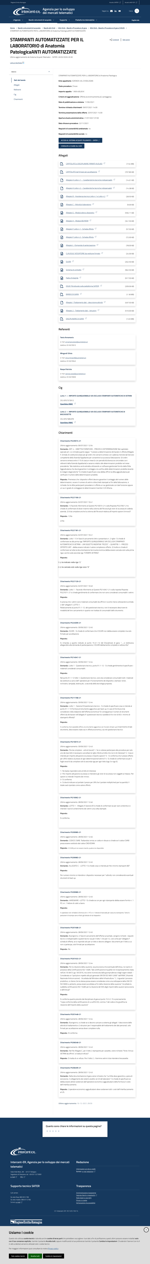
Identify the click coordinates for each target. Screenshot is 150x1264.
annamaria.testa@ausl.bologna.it (76, 342)
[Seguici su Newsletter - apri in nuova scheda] (111, 11)
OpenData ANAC (66, 404)
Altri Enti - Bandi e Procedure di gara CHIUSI (107, 28)
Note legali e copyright (84, 1198)
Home (12, 28)
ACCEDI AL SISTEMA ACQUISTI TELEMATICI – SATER (79, 140)
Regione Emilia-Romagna (18, 2)
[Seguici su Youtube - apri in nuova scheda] (119, 11)
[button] (136, 10)
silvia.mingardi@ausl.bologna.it (75, 358)
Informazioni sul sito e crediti (86, 1169)
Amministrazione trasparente (86, 1193)
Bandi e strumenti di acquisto (29, 28)
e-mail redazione (87, 1171)
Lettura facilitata (16, 63)
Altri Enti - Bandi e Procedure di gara (72, 28)
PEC (21, 1177)
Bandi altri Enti (49, 28)
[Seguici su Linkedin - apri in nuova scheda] (115, 11)
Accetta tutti (35, 1256)
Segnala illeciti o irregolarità (85, 1195)
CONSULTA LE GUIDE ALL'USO (71, 146)
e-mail (13, 1177)
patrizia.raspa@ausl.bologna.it (75, 373)
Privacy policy (53, 1248)
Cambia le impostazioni (53, 1256)
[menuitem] (134, 20)
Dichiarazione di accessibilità (85, 1203)
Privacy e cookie (81, 1200)
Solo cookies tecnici (18, 1256)
